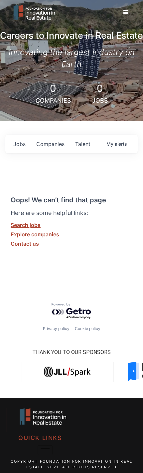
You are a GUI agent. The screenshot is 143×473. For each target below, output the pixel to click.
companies (50, 144)
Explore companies (35, 234)
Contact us (25, 243)
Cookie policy (87, 328)
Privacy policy (56, 328)
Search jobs (26, 225)
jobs (19, 144)
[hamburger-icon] (125, 12)
